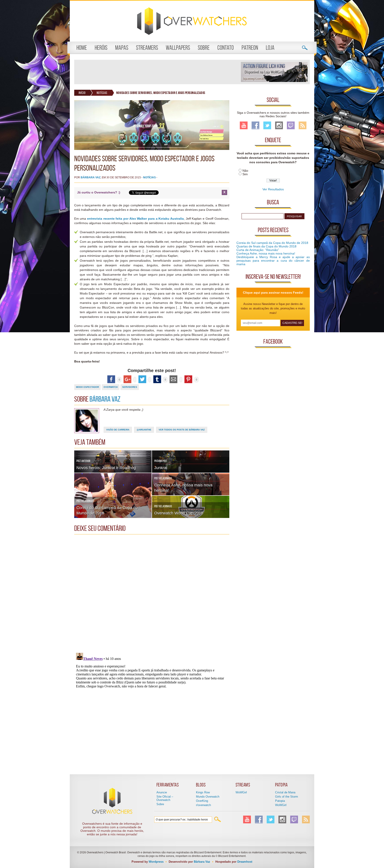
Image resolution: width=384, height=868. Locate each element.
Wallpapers (178, 47)
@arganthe (144, 429)
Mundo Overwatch (207, 796)
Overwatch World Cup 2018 (178, 513)
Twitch (291, 125)
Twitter (267, 125)
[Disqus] (151, 592)
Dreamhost (244, 861)
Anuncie (161, 792)
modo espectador (87, 387)
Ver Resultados (273, 189)
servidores (129, 387)
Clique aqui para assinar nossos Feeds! (273, 292)
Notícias (102, 93)
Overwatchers (192, 21)
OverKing (202, 800)
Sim (245, 174)
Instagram (279, 125)
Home (81, 47)
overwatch (111, 387)
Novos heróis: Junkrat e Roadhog (106, 468)
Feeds (302, 125)
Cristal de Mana (285, 792)
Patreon (250, 47)
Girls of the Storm (286, 796)
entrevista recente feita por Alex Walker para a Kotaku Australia (135, 218)
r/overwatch (203, 805)
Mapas (121, 47)
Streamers (147, 47)
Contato (225, 47)
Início (82, 93)
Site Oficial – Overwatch (164, 798)
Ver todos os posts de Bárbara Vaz (182, 429)
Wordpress (156, 861)
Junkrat (160, 468)
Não (245, 170)
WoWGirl (241, 792)
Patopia (280, 800)
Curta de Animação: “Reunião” (257, 250)
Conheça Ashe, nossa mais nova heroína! (265, 253)
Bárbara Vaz (90, 177)
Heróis (101, 47)
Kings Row (203, 792)
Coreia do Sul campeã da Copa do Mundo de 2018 (272, 243)
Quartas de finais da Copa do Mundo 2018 (266, 246)
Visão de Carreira (117, 429)
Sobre (204, 47)
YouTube (244, 125)
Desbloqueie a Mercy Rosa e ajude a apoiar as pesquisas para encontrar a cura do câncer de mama (273, 260)
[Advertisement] (157, 72)
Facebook (255, 125)
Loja (270, 47)
